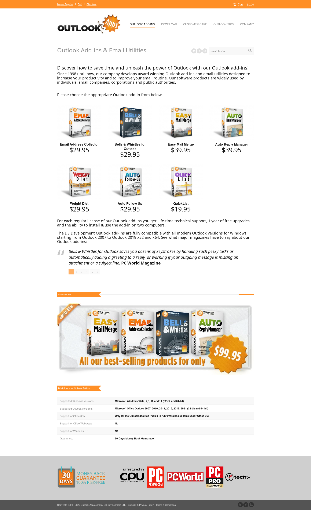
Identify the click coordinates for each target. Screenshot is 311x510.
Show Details (79, 126)
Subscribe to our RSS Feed (251, 504)
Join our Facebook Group (199, 50)
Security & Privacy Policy (141, 504)
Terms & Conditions (166, 504)
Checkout (91, 4)
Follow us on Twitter (193, 50)
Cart (240, 4)
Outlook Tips (223, 24)
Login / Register (65, 4)
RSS (204, 50)
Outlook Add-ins (142, 24)
